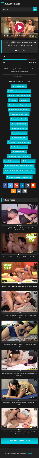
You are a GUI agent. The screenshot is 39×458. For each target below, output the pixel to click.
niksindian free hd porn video (20, 105)
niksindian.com (29, 161)
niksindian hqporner (20, 123)
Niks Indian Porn (20, 86)
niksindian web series (20, 147)
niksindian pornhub (20, 133)
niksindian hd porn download (20, 109)
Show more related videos (19, 440)
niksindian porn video (20, 128)
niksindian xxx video (12, 161)
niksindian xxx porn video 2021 (20, 156)
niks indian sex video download (20, 95)
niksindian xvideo (19, 151)
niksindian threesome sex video (20, 142)
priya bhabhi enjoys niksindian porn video (20, 165)
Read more (18, 77)
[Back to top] (33, 452)
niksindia (13, 100)
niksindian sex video (20, 137)
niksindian (25, 100)
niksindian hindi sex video (20, 114)
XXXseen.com (12, 3)
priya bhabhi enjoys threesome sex (20, 177)
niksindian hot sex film (20, 119)
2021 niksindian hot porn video (20, 91)
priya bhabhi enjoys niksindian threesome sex (20, 171)
